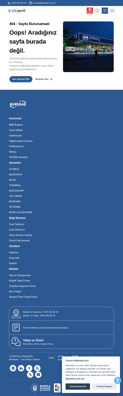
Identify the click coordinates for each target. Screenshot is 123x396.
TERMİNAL (15, 185)
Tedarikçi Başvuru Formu (22, 286)
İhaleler (13, 263)
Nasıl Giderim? (17, 229)
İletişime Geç (42, 79)
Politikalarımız (16, 146)
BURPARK (15, 201)
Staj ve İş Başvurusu (20, 275)
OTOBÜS (14, 169)
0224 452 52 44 (19, 3)
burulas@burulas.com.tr (44, 3)
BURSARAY (15, 174)
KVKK (51, 358)
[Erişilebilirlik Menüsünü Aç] (117, 380)
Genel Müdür (16, 130)
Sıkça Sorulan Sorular (20, 235)
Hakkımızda (15, 135)
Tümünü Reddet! (104, 386)
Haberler (13, 252)
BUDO (12, 180)
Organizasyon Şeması (21, 141)
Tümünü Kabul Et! (77, 386)
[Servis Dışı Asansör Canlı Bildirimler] (90, 10)
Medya (12, 151)
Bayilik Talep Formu (19, 280)
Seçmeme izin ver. (75, 378)
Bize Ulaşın (15, 291)
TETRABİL (15, 207)
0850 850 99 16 (39, 315)
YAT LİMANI (15, 196)
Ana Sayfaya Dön (21, 79)
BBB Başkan (16, 125)
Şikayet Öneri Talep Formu (23, 297)
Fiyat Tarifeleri (16, 224)
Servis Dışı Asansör (19, 240)
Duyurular (14, 258)
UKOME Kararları (18, 157)
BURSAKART (16, 190)
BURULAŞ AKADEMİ (20, 212)
